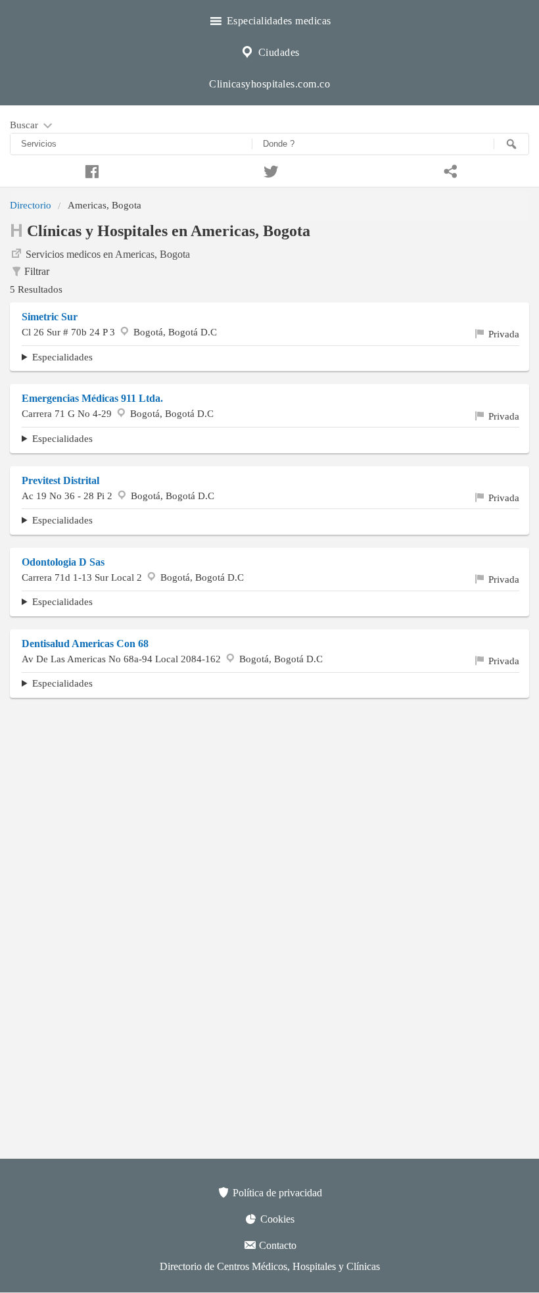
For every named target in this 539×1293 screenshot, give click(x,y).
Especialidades (62, 356)
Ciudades (277, 52)
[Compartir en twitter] (269, 169)
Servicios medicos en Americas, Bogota (108, 254)
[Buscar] (511, 144)
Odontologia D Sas (63, 562)
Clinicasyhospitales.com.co (269, 83)
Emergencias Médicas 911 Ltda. (92, 398)
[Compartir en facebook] (89, 169)
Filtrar (36, 271)
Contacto (276, 1245)
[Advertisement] (269, 803)
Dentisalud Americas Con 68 (85, 643)
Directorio (30, 204)
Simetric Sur (50, 316)
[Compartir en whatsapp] (449, 169)
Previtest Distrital (60, 480)
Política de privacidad (276, 1192)
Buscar (25, 124)
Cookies (276, 1219)
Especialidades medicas (277, 20)
